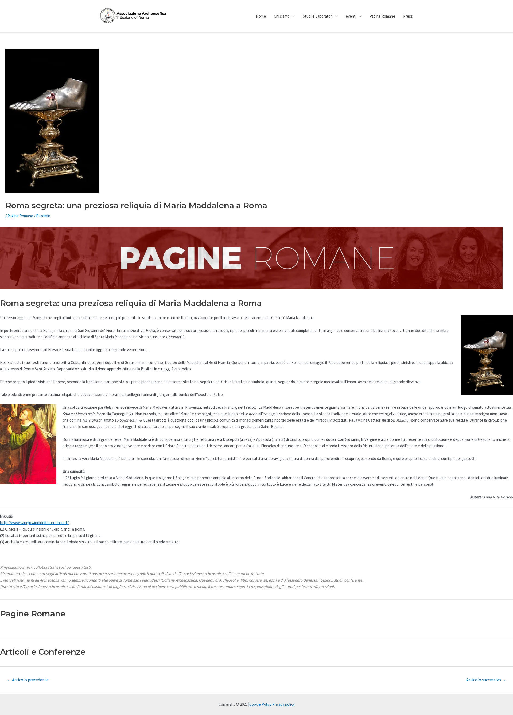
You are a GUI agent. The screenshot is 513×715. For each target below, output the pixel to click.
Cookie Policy (260, 704)
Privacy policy (283, 704)
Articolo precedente (28, 679)
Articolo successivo (486, 679)
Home (261, 16)
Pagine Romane (382, 16)
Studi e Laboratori (318, 16)
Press (408, 16)
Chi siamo (282, 16)
